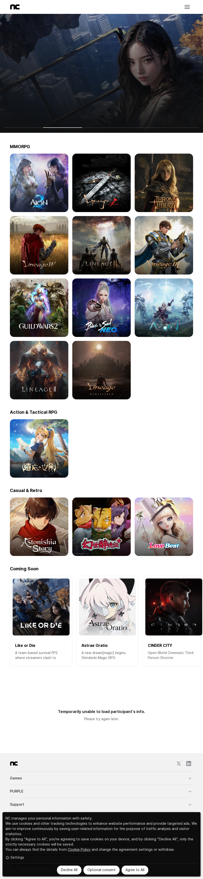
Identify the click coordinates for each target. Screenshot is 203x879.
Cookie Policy (79, 849)
